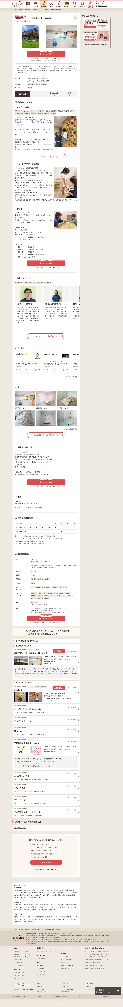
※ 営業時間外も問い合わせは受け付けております (29, 544)
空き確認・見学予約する (59, 651)
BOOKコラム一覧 (17, 962)
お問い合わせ (64, 962)
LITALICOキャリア (89, 983)
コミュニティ (17, 969)
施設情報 (40, 948)
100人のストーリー (18, 965)
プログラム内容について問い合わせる (46, 156)
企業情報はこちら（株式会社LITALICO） (23, 989)
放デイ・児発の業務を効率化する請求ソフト (96, 951)
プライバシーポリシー (85, 997)
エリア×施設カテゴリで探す (44, 951)
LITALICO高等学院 (89, 989)
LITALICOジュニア (42, 986)
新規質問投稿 (40, 966)
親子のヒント (41, 955)
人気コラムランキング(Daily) (20, 957)
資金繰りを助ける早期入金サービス (94, 965)
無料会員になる (46, 862)
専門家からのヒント (42, 958)
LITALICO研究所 (65, 992)
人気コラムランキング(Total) (20, 951)
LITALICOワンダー (66, 986)
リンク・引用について (67, 959)
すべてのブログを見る (69, 377)
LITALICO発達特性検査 (67, 989)
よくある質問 (64, 957)
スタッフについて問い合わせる (46, 336)
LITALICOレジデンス (42, 992)
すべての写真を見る (70, 429)
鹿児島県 (19, 828)
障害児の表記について (19, 997)
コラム (15, 948)
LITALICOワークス (42, 983)
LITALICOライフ (89, 986)
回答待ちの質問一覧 (42, 974)
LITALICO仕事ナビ (66, 983)
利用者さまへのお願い (67, 965)
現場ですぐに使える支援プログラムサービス (96, 960)
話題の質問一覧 (41, 971)
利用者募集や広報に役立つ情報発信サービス (96, 954)
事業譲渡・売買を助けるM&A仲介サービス (96, 968)
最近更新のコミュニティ (19, 972)
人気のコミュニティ (18, 975)
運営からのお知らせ (66, 968)
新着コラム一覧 (17, 960)
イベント (63, 948)
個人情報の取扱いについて (60, 997)
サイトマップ (64, 971)
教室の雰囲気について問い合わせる (46, 435)
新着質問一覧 (40, 968)
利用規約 (39, 997)
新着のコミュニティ (18, 978)
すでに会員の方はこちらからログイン (46, 869)
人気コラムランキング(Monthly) (21, 954)
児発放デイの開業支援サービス (93, 962)
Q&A (38, 962)
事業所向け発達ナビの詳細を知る (96, 44)
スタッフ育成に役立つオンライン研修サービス (97, 957)
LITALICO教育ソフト (42, 989)
